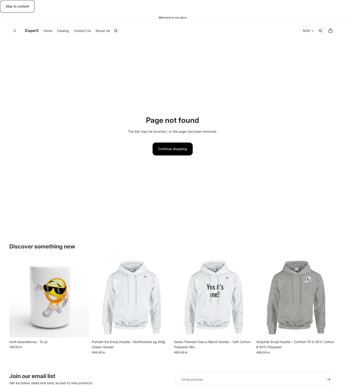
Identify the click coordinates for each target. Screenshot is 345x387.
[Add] (81, 330)
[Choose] (164, 330)
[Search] (116, 31)
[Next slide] (246, 297)
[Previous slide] (181, 297)
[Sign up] (329, 379)
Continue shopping (172, 149)
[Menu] (14, 31)
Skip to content (17, 6)
